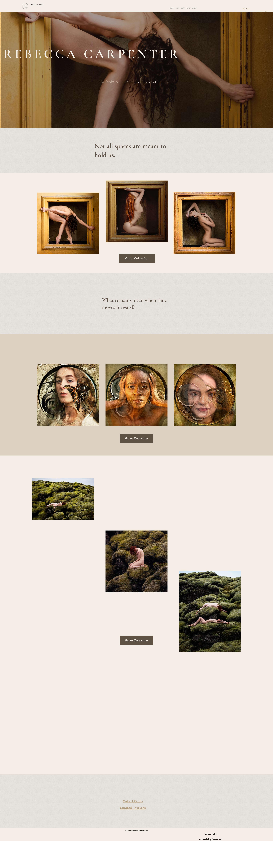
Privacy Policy (211, 834)
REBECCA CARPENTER (36, 4)
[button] (266, 11)
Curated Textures (133, 808)
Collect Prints (133, 801)
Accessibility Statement (210, 839)
